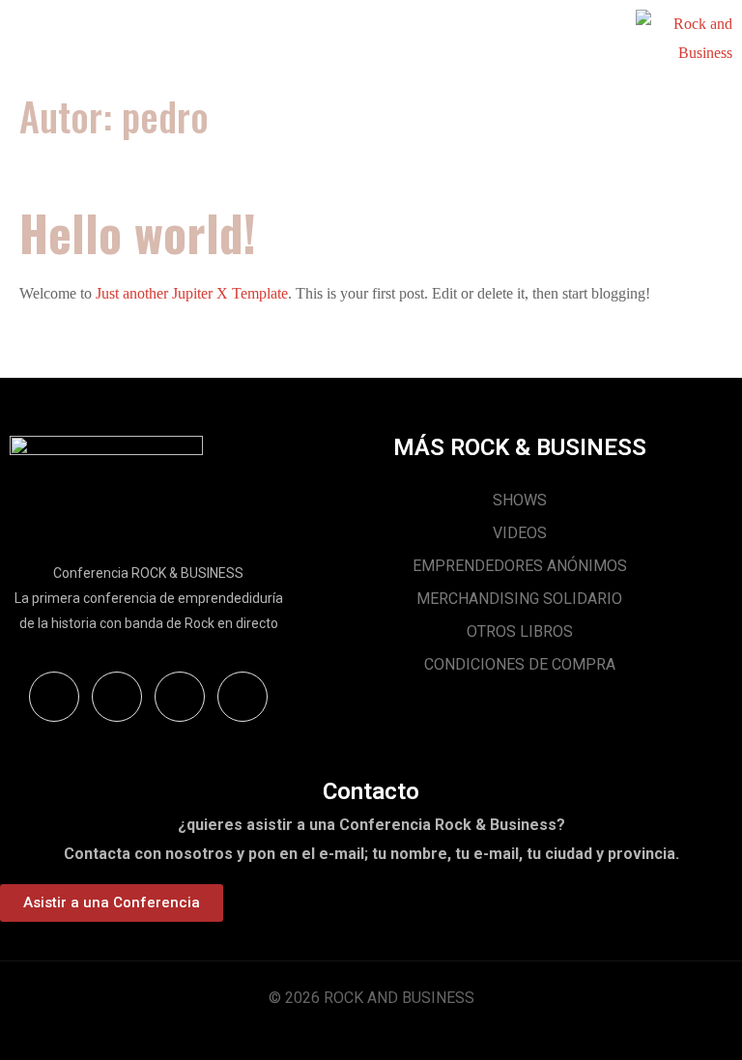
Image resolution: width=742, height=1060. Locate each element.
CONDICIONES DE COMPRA (519, 664)
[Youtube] (54, 697)
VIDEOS (520, 533)
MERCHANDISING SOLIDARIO (519, 598)
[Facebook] (180, 697)
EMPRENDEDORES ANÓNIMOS (520, 566)
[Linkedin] (242, 697)
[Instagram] (117, 697)
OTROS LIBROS (520, 631)
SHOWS (520, 500)
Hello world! (137, 232)
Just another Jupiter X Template (192, 293)
